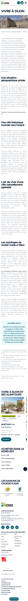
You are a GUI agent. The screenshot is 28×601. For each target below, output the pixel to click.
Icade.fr (3, 581)
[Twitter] (7, 527)
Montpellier (4, 544)
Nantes (3, 546)
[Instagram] (17, 527)
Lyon (2, 539)
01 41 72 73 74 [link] (5, 513)
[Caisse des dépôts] (5, 565)
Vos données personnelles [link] (8, 588)
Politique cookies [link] (5, 590)
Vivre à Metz (5, 465)
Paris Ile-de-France (18, 537)
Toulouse (17, 546)
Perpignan (17, 541)
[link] (5, 2)
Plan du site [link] (4, 594)
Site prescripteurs (5, 583)
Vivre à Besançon (7, 468)
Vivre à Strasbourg (7, 458)
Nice (15, 534)
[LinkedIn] (12, 527)
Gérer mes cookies (5, 592)
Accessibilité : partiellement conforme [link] (11, 586)
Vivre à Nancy (6, 462)
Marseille (4, 541)
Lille (2, 536)
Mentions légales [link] (5, 584)
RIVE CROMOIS (6, 427)
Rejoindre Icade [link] (6, 555)
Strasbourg (18, 543)
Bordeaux (4, 534)
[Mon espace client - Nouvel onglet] (22, 2)
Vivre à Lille (5, 455)
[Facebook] (3, 527)
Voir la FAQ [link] (4, 552)
